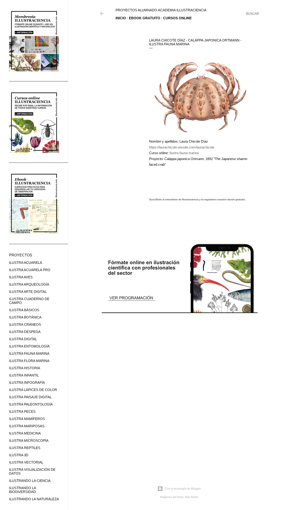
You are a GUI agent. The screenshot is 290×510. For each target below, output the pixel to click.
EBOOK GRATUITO (144, 18)
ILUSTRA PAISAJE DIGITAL (30, 397)
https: (153, 147)
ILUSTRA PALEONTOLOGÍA (31, 404)
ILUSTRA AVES (21, 277)
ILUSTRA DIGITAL (23, 339)
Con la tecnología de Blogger (183, 488)
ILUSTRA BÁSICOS (24, 310)
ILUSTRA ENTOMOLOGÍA (29, 346)
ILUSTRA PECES (22, 411)
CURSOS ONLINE (177, 18)
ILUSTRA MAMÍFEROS (27, 419)
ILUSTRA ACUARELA (25, 263)
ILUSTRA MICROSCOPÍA (28, 440)
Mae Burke (191, 497)
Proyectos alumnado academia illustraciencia (161, 10)
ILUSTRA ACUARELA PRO (29, 270)
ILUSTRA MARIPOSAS (26, 426)
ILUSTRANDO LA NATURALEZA (34, 499)
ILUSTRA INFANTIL (24, 375)
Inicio (121, 18)
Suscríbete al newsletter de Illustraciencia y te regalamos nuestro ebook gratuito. (197, 199)
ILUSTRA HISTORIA (24, 368)
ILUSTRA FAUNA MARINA (29, 353)
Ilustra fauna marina (184, 153)
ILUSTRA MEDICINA (25, 433)
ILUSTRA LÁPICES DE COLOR (33, 390)
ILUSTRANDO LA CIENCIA (30, 481)
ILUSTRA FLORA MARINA (29, 361)
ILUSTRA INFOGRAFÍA (27, 382)
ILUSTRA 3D (18, 455)
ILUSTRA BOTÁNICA (25, 317)
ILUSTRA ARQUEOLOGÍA (29, 284)
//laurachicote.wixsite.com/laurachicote (185, 147)
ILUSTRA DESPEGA (25, 332)
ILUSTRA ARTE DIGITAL (28, 292)
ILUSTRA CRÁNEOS (25, 324)
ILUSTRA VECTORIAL (26, 462)
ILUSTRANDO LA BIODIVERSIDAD (22, 490)
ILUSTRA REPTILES (24, 448)
